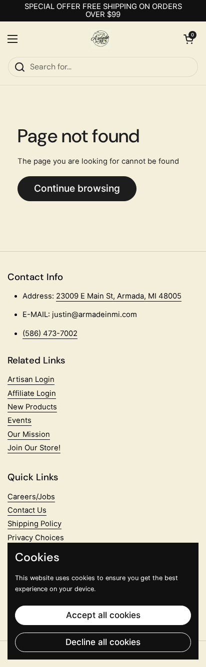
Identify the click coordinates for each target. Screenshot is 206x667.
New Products (32, 406)
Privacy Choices (36, 537)
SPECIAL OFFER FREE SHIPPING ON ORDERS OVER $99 (103, 10)
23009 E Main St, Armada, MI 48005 (119, 296)
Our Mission (29, 434)
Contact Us (27, 510)
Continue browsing (77, 188)
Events (20, 420)
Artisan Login (31, 379)
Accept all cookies (103, 615)
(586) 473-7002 (50, 333)
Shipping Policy (35, 523)
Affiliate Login (32, 393)
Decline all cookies (103, 642)
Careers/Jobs (31, 496)
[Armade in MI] (101, 39)
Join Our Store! (34, 447)
